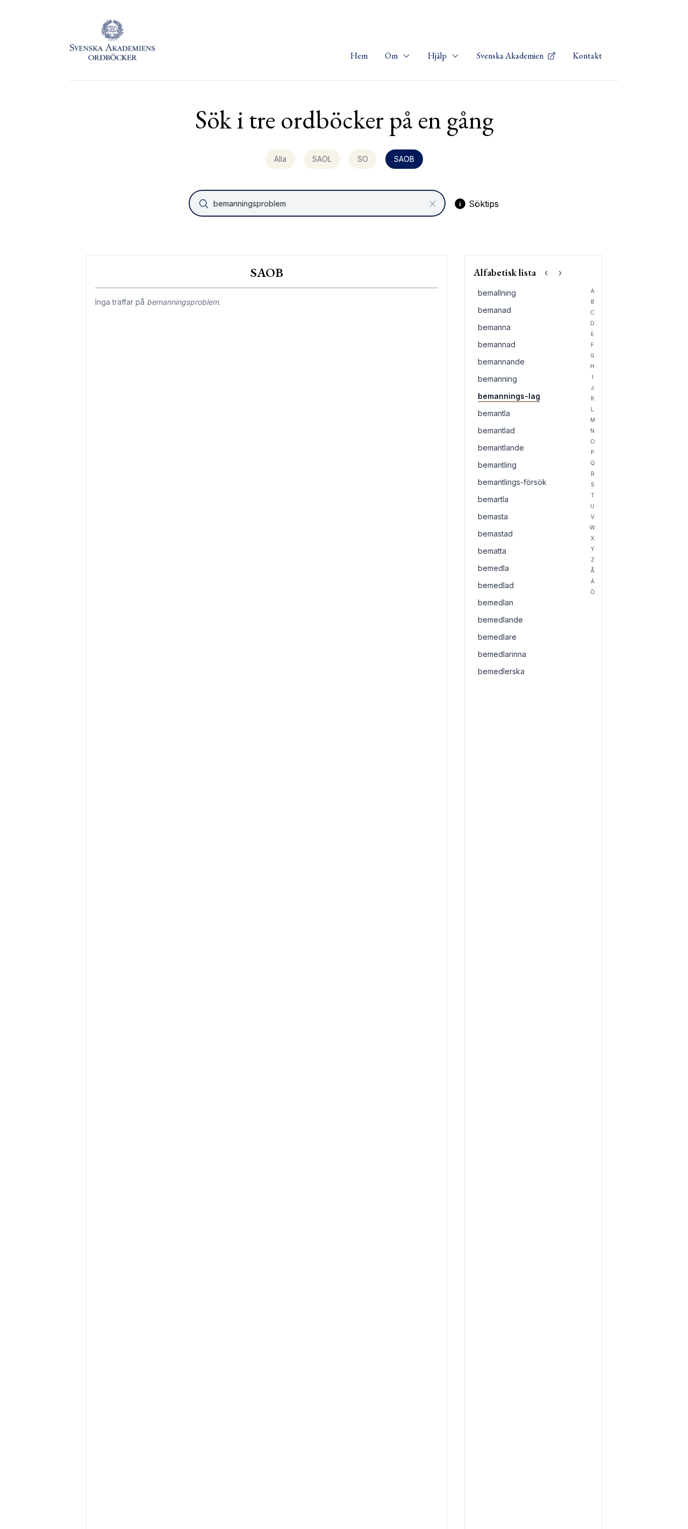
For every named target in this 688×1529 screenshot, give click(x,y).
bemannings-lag (509, 396)
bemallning (497, 292)
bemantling (497, 464)
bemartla (493, 499)
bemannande (501, 361)
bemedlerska (501, 671)
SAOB (404, 158)
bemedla (493, 568)
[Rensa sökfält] (432, 203)
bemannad (496, 344)
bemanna (494, 327)
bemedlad (496, 585)
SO (362, 158)
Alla (280, 158)
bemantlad (496, 430)
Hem (359, 55)
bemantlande (501, 447)
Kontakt (587, 55)
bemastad (495, 533)
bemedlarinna (502, 654)
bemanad (494, 310)
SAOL (322, 158)
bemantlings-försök (512, 482)
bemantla (494, 413)
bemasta (493, 516)
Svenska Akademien (511, 55)
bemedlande (500, 619)
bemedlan (495, 602)
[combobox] (318, 203)
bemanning (497, 378)
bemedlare (497, 636)
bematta (492, 550)
